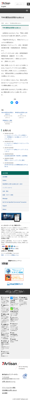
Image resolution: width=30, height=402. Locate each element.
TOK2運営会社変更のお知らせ (15, 23)
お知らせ (6, 23)
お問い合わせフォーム (8, 381)
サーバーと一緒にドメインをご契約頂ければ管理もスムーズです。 (23, 301)
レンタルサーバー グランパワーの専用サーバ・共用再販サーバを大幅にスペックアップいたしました (16, 137)
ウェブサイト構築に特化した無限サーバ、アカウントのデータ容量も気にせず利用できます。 (5, 318)
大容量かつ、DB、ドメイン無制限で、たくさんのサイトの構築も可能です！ (5, 328)
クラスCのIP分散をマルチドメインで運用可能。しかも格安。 (14, 312)
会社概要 (4, 393)
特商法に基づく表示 (10, 292)
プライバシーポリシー (15, 293)
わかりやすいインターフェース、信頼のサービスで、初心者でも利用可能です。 (5, 308)
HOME (2, 23)
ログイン (8, 290)
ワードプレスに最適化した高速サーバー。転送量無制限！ (5, 336)
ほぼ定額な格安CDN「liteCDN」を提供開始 (16, 156)
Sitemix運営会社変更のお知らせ (7, 113)
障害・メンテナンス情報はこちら (10, 255)
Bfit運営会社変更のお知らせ (21, 113)
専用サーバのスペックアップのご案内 (14, 160)
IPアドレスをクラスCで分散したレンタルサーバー (14, 302)
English (3, 6)
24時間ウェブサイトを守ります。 (14, 319)
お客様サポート (18, 290)
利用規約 (21, 292)
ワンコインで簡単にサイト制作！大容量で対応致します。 (5, 300)
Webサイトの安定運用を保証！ (14, 340)
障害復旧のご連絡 (7, 120)
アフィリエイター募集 (8, 388)
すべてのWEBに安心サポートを (14, 334)
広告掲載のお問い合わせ (9, 390)
